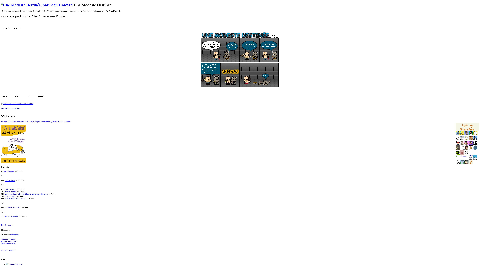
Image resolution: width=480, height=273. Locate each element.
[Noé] (458, 149)
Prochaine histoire (8, 244)
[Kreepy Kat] (458, 164)
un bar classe (10, 181)
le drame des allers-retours (15, 198)
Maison (4, 122)
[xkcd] (462, 139)
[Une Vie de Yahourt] (462, 164)
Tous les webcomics (16, 122)
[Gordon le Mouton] (462, 149)
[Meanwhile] (475, 149)
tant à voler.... (10, 189)
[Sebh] (471, 134)
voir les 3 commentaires (10, 108)
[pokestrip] (458, 144)
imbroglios (14, 235)
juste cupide (9, 196)
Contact (67, 122)
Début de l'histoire (8, 239)
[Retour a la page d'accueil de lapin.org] (467, 127)
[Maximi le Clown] (470, 159)
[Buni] (475, 139)
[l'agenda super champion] (475, 159)
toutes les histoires (8, 250)
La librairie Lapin (33, 122)
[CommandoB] (462, 156)
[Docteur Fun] (466, 144)
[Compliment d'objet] (462, 154)
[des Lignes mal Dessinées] (466, 139)
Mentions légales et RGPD (51, 122)
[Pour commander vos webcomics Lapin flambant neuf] (467, 130)
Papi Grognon (8, 172)
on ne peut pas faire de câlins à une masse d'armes (26, 194)
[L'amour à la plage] (471, 149)
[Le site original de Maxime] (14, 264)
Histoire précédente (8, 241)
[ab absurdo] (475, 134)
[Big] (471, 139)
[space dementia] (475, 144)
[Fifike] (458, 139)
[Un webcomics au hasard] (471, 164)
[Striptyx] (466, 149)
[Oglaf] (462, 134)
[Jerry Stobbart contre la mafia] (466, 164)
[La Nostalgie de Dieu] (466, 154)
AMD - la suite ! (11, 216)
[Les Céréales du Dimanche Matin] (466, 134)
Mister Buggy (10, 192)
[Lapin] (458, 134)
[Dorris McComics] (471, 144)
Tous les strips (6, 225)
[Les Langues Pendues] (458, 154)
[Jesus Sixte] (462, 144)
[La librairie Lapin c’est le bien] (13, 162)
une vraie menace (12, 207)
